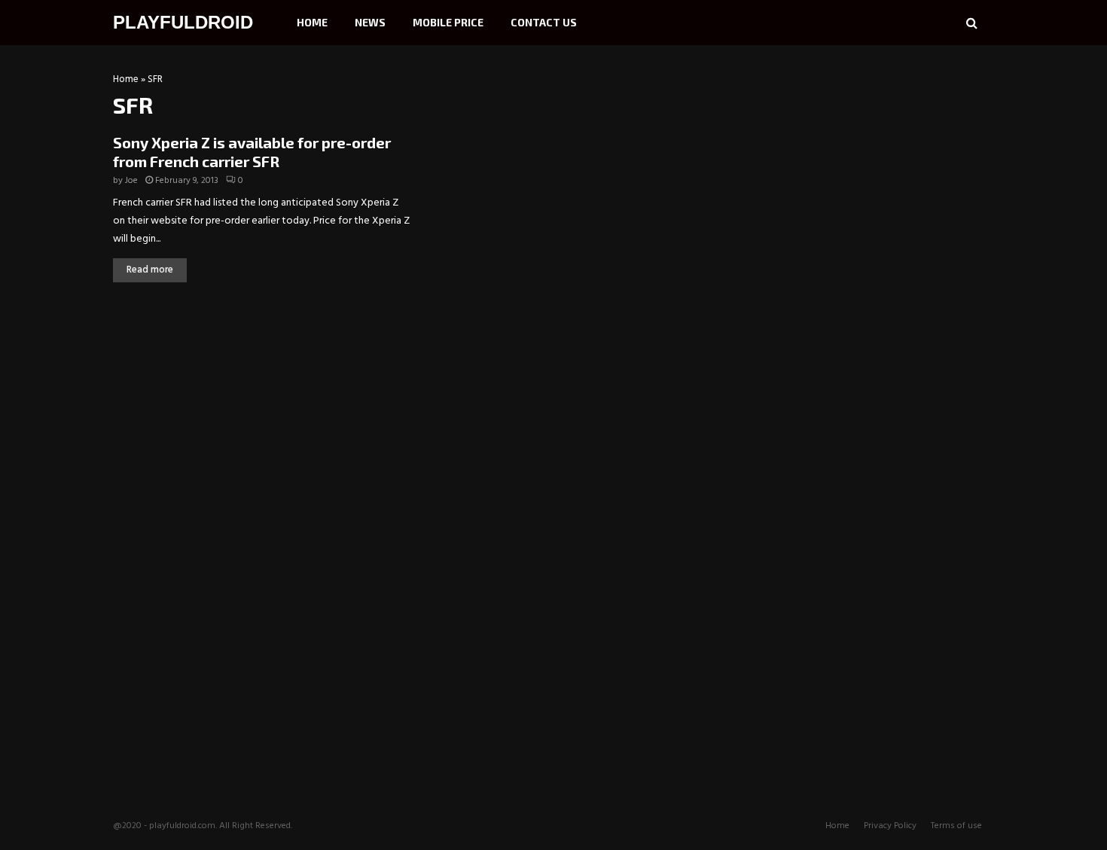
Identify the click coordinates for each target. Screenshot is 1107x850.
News (370, 22)
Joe (131, 180)
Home (312, 22)
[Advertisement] (881, 169)
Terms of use (956, 826)
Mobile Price (448, 22)
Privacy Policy (890, 826)
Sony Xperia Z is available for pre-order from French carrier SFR (252, 151)
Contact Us (544, 22)
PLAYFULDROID (183, 22)
